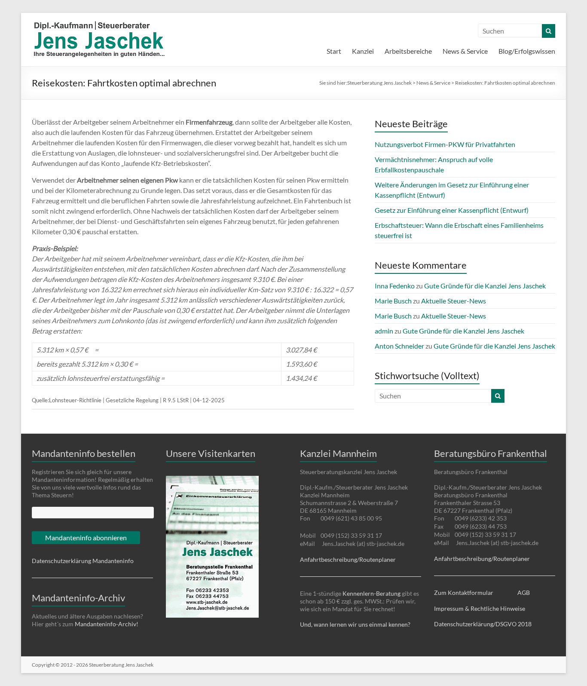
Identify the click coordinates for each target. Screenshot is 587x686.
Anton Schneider (399, 346)
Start (334, 51)
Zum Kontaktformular (463, 592)
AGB (523, 592)
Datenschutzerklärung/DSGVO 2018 (483, 624)
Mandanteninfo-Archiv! (106, 624)
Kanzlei (363, 51)
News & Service (465, 51)
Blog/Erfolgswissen (526, 51)
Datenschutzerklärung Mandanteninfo (83, 560)
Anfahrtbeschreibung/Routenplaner (348, 559)
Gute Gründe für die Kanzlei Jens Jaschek (485, 286)
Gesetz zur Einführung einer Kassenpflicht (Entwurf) (452, 210)
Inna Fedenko (395, 286)
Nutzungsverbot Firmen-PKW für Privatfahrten (445, 144)
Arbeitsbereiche (408, 51)
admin (384, 331)
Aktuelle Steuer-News (453, 301)
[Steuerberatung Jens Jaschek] (128, 23)
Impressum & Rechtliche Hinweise (479, 608)
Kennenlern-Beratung (371, 593)
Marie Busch (393, 301)
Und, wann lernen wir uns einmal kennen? (355, 624)
